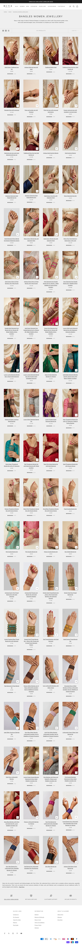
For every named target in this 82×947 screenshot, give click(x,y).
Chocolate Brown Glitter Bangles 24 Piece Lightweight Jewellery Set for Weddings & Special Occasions (70, 688)
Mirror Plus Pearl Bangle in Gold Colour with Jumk (70, 239)
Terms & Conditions (39, 922)
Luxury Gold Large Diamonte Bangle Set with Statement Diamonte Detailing (70, 330)
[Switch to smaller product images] (6, 31)
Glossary (59, 917)
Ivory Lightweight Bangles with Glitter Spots (51, 686)
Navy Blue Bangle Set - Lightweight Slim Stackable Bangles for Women (12, 868)
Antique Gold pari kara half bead (31, 68)
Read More (21, 887)
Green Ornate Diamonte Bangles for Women (51, 375)
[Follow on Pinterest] (17, 933)
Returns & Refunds (39, 917)
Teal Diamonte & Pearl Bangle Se (11, 687)
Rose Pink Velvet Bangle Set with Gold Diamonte (51, 465)
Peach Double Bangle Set (70, 509)
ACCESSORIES (52, 6)
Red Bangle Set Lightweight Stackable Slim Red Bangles (31, 867)
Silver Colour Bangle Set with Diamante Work (31, 239)
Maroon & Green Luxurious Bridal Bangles (11, 420)
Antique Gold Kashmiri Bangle (50, 153)
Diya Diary (60, 920)
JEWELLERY (42, 6)
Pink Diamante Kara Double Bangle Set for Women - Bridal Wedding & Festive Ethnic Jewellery (51, 284)
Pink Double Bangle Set (31, 552)
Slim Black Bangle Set (50, 866)
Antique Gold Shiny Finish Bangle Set (70, 867)
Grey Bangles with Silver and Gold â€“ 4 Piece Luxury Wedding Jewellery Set (51, 779)
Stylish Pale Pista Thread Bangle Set (70, 593)
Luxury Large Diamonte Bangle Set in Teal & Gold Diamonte (11, 375)
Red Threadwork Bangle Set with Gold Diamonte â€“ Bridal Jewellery (31, 466)
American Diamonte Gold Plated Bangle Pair (11, 197)
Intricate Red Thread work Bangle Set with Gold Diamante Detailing (31, 594)
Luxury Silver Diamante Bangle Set (31, 420)
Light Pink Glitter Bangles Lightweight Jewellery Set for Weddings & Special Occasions (50, 734)
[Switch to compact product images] (8, 31)
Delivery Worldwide (11, 899)
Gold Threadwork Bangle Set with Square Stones (70, 465)
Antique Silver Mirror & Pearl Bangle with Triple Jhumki (31, 282)
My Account (16, 917)
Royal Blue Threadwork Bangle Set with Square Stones (51, 510)
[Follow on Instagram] (13, 933)
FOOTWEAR (61, 6)
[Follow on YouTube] (21, 933)
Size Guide (15, 925)
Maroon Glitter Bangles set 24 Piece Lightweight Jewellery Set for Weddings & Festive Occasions (31, 688)
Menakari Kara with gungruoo (11, 110)
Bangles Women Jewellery (20, 11)
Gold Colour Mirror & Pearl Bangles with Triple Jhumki (11, 282)
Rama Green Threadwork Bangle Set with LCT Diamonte (11, 465)
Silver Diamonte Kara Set (70, 196)
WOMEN (22, 6)
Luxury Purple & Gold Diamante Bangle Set (50, 420)
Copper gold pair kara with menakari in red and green (70, 111)
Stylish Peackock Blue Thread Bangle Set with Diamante (11, 640)
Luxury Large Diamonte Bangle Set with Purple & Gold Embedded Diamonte (31, 376)
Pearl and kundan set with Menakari (31, 111)
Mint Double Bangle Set (12, 552)
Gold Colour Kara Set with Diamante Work (50, 197)
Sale (16, 6)
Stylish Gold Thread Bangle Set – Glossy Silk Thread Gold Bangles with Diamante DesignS (51, 595)
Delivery (37, 914)
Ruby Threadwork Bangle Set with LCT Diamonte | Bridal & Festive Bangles (70, 421)
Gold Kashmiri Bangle (70, 153)
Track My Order (17, 920)
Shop (10, 11)
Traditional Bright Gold (50, 67)
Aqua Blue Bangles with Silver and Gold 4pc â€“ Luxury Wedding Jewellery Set (11, 823)
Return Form (38, 920)
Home (5, 11)
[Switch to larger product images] (3, 31)
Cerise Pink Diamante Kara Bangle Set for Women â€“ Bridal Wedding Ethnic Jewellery (50, 331)
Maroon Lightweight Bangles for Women (31, 823)
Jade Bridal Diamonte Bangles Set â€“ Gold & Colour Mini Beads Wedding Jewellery (70, 376)
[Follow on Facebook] (4, 933)
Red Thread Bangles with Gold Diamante (50, 640)
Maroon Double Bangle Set (51, 552)
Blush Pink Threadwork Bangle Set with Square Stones (31, 510)
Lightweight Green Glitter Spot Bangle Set (70, 733)
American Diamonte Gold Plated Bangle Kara (31, 196)
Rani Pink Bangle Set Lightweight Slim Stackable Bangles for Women (51, 823)
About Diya (60, 914)
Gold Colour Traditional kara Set (12, 68)
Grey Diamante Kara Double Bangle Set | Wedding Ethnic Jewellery (70, 283)
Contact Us (16, 914)
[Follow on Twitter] (9, 933)
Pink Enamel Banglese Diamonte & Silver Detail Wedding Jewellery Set (70, 779)
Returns (15, 922)
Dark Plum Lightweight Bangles (12, 778)
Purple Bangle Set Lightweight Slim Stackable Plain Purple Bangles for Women (70, 823)
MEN (27, 6)
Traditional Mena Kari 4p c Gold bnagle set (70, 68)
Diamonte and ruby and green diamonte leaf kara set (11, 154)
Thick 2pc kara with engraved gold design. (51, 111)
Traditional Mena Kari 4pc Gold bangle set (31, 154)
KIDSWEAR (34, 6)
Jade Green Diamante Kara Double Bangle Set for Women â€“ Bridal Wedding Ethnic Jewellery (31, 331)
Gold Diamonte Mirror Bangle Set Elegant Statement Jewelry (11, 239)
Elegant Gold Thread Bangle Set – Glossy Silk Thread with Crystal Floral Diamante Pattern (31, 642)
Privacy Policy (38, 925)
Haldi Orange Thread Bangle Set (70, 640)
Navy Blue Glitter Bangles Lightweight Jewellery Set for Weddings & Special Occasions (31, 734)
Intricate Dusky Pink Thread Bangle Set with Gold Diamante (12, 594)
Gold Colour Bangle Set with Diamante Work (51, 239)
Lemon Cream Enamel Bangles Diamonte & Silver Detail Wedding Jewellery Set (31, 779)
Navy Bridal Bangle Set (70, 552)
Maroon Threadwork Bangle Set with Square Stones (12, 510)
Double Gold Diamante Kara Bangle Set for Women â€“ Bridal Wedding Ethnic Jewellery (12, 331)
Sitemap (37, 928)
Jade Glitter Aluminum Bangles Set (11, 733)
